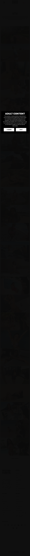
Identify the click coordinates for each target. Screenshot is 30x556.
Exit (21, 129)
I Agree (9, 129)
